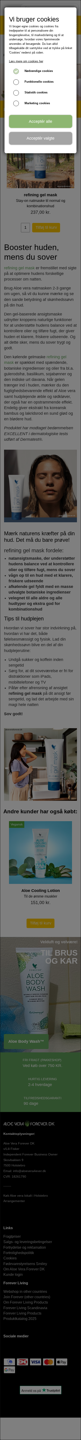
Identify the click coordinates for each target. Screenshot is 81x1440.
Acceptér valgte (40, 138)
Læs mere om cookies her (26, 61)
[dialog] (40, 720)
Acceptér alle (40, 121)
